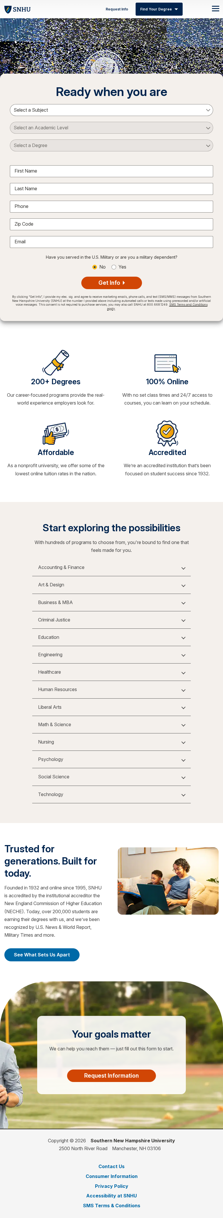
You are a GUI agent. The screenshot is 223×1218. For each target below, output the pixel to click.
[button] (111, 567)
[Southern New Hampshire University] (17, 9)
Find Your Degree (156, 9)
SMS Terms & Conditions (111, 1205)
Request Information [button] (111, 1075)
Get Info (110, 282)
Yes (122, 267)
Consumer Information (112, 1176)
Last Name (26, 188)
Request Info (117, 9)
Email (20, 241)
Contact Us (111, 1166)
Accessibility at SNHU (111, 1196)
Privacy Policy (111, 1186)
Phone (21, 206)
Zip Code (24, 224)
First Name (26, 171)
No (102, 267)
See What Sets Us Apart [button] (42, 955)
